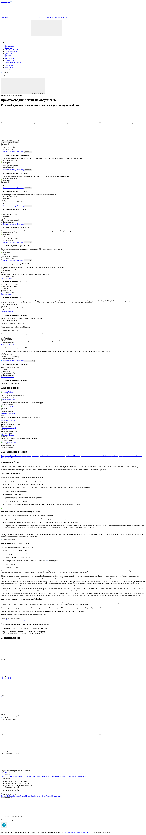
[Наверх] (4, 825)
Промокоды (9, 142)
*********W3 (28, 260)
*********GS (28, 224)
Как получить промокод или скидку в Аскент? (31, 456)
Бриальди (12, 420)
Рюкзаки (16, 620)
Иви (32, 796)
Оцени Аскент (11, 457)
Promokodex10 (29, 360)
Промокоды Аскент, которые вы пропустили (120, 456)
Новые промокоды (11, 51)
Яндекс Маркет (25, 796)
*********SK (28, 206)
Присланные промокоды (13, 62)
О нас (3, 776)
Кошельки (9, 620)
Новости (8, 55)
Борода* (13, 428)
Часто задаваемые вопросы (56, 776)
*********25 (28, 242)
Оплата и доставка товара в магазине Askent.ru (89, 456)
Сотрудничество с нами (32, 776)
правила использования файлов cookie (78, 832)
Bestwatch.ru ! (12, 399)
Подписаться (5, 772)
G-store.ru (13, 406)
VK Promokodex (10, 58)
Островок (16, 796)
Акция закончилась (7, 344)
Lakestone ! (13, 442)
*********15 (28, 188)
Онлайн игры (9, 60)
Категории (53, 17)
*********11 (28, 170)
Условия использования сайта (76, 776)
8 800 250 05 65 (6, 678)
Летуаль (4, 796)
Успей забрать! (10, 53)
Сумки (3, 620)
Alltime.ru (11, 392)
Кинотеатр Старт (40, 796)
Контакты (43, 776)
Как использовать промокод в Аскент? (60, 456)
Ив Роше (10, 796)
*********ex (28, 151)
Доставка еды (62, 17)
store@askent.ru (6, 697)
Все (3, 142)
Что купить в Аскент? (8, 456)
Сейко (12, 413)
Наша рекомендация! (12, 49)
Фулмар (11, 435)
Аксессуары (23, 620)
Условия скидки (8, 149)
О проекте (6, 774)
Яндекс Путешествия (53, 796)
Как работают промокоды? (14, 776)
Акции (16, 142)
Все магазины (44, 17)
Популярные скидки (10, 794)
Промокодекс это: (9, 778)
